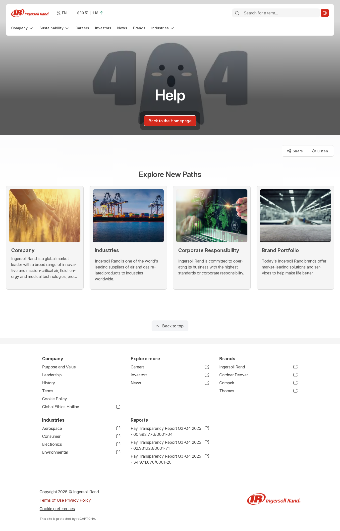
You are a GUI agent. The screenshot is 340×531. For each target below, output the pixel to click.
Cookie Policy (54, 398)
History (48, 382)
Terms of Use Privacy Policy (65, 500)
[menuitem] (22, 28)
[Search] (236, 12)
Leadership (52, 374)
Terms (47, 390)
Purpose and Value (59, 366)
